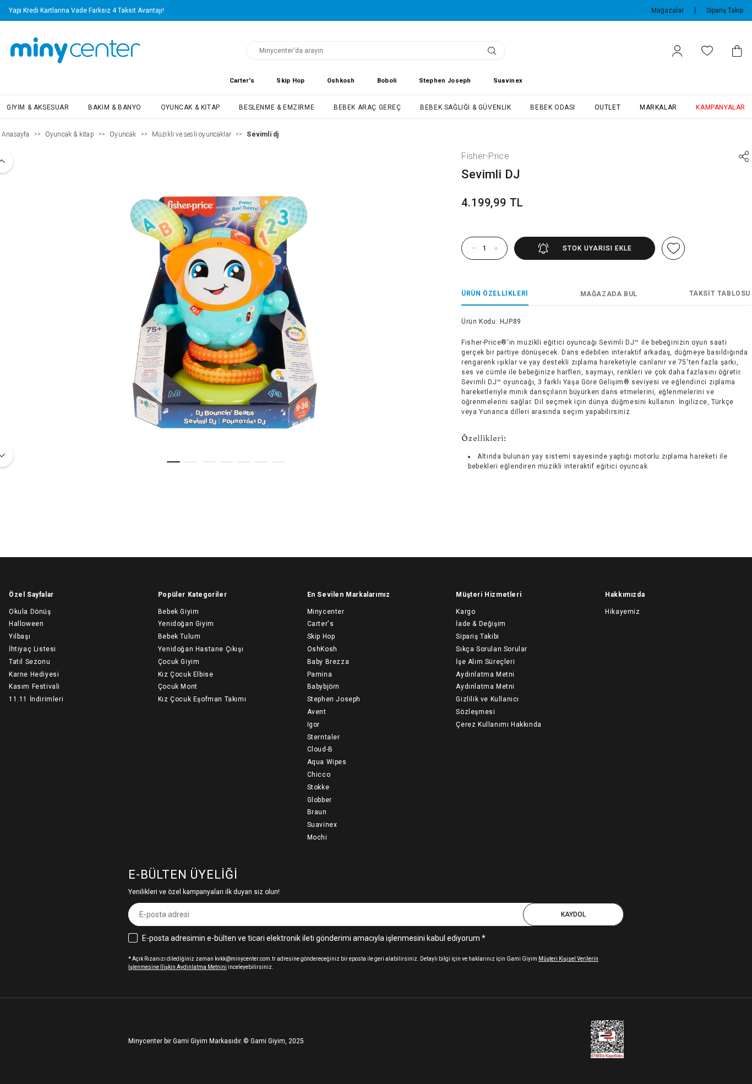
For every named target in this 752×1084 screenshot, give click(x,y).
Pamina (320, 674)
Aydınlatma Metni (485, 686)
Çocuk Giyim (179, 662)
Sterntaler (323, 737)
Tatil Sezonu (29, 662)
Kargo (465, 611)
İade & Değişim (480, 624)
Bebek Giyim (178, 611)
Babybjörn (323, 686)
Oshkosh (341, 80)
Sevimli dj (263, 134)
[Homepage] (75, 50)
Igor (313, 724)
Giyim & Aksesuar (38, 107)
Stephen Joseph (445, 80)
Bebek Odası (552, 107)
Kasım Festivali (34, 686)
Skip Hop (290, 80)
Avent (316, 712)
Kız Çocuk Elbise (186, 674)
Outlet (608, 107)
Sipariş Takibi (477, 636)
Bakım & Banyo (114, 107)
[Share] (743, 156)
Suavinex (507, 80)
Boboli (387, 80)
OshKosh (322, 649)
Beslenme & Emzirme (276, 107)
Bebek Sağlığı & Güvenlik (465, 107)
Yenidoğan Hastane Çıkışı (200, 649)
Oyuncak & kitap (69, 134)
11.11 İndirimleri (36, 699)
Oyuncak (123, 134)
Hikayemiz (622, 611)
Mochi (317, 837)
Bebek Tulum (179, 636)
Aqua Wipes (327, 762)
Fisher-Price (485, 156)
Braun (317, 812)
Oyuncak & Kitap (190, 107)
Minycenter (326, 611)
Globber (319, 800)
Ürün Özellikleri (494, 293)
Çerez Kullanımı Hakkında (498, 724)
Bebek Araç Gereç (367, 107)
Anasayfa (16, 134)
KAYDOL (573, 914)
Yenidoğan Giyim (186, 624)
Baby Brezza (328, 662)
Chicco (319, 774)
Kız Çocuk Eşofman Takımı (202, 699)
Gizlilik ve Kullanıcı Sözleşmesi (487, 705)
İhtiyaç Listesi (32, 649)
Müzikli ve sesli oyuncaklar (191, 134)
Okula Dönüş (30, 611)
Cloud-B (320, 749)
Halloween (26, 624)
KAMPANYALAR (720, 107)
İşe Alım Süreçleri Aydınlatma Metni (485, 668)
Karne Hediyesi (34, 674)
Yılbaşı (19, 636)
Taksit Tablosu (719, 293)
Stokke (318, 787)
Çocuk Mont (178, 686)
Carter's (242, 80)
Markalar (658, 107)
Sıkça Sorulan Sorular (491, 649)
